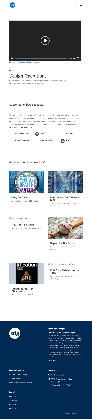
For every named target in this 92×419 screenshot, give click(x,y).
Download (37, 62)
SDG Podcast (33, 201)
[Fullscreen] (78, 58)
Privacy (62, 414)
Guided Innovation (16, 378)
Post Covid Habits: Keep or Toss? (64, 271)
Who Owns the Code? (22, 224)
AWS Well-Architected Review (20, 382)
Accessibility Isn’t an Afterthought (62, 332)
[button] (45, 40)
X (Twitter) (13, 400)
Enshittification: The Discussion (22, 290)
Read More (52, 361)
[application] (45, 41)
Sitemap (54, 414)
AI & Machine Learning (18, 375)
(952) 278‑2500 (57, 375)
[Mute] (74, 58)
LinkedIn (12, 396)
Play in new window (24, 62)
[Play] (12, 58)
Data (64, 203)
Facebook (13, 404)
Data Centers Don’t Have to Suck (64, 198)
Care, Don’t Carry (20, 197)
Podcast (25, 201)
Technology (54, 279)
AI (23, 228)
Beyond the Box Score (62, 243)
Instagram (13, 408)
